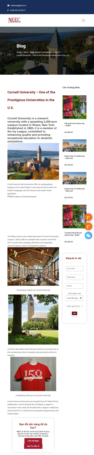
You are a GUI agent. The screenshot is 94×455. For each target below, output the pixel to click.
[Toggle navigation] (83, 20)
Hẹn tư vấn (32, 446)
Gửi (74, 313)
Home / (20, 52)
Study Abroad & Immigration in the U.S (45, 52)
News (26, 52)
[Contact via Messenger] (88, 235)
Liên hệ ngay (33, 441)
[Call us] (88, 217)
